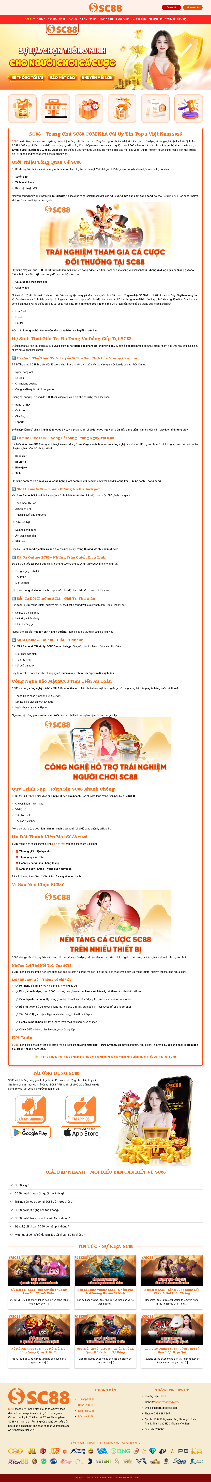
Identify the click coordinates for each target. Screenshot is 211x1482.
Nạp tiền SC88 (86, 1410)
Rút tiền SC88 (86, 1416)
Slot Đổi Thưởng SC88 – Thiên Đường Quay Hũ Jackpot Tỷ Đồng (105, 1350)
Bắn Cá (73, 19)
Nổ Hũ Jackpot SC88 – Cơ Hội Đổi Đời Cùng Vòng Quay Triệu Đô (39, 1350)
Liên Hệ (181, 19)
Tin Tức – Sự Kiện (147, 19)
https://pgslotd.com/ (167, 1402)
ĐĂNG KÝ (171, 7)
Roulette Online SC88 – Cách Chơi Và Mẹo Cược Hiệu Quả (171, 1350)
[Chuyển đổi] (11, 1185)
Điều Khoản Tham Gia (83, 1442)
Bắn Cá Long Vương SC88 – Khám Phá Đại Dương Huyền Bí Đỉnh (105, 1291)
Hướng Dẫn (106, 19)
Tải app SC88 (86, 1399)
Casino (52, 19)
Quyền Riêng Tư (131, 1442)
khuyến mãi (58, 843)
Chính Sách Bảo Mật (108, 1442)
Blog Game (122, 19)
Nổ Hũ (62, 19)
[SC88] (105, 7)
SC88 (28, 19)
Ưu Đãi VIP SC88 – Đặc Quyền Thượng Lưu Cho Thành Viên (39, 1291)
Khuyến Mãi (167, 19)
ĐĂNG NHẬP (192, 7)
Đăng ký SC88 (86, 1405)
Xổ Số (92, 19)
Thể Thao (39, 19)
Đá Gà (83, 19)
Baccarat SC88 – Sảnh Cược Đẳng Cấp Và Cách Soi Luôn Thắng (172, 1291)
